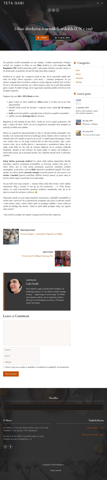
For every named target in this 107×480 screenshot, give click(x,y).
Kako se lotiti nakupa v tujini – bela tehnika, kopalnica (87, 112)
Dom (78, 70)
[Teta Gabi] (13, 3)
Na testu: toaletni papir (91, 135)
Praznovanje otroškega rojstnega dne (37, 256)
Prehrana (79, 78)
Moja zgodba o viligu (95, 427)
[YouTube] (53, 10)
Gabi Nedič (32, 283)
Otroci (44, 38)
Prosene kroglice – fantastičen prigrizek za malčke (41, 234)
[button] (98, 3)
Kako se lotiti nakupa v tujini (93, 434)
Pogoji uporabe (55, 470)
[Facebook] (57, 10)
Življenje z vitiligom (90, 124)
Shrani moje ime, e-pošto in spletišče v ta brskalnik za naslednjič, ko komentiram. (37, 367)
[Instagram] (49, 10)
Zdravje (79, 82)
